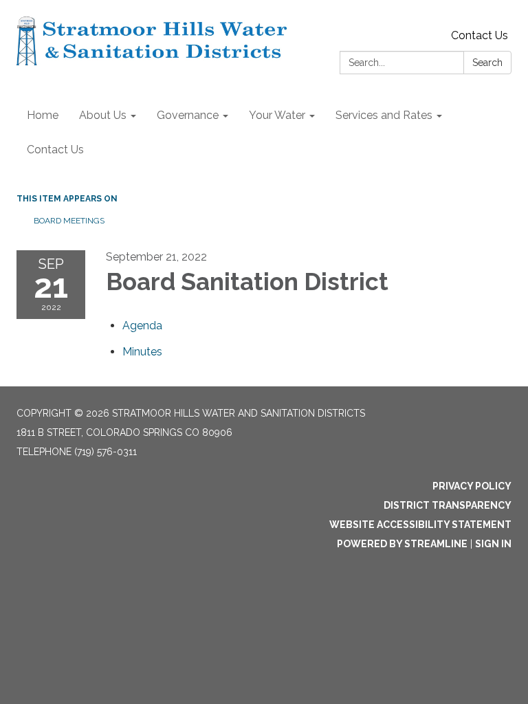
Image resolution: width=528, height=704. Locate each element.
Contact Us (479, 35)
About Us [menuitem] (102, 115)
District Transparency (448, 505)
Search (487, 62)
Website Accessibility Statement (420, 524)
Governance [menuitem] (188, 115)
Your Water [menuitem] (277, 115)
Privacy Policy (472, 486)
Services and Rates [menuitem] (384, 115)
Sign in (493, 543)
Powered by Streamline (402, 543)
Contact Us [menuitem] (55, 149)
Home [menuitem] (42, 115)
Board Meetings (69, 221)
